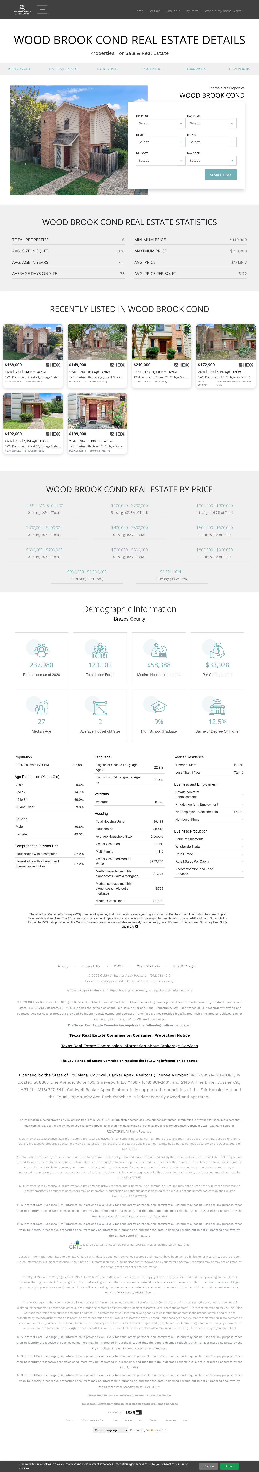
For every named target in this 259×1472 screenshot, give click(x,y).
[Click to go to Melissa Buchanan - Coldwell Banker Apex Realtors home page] (25, 9)
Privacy (62, 966)
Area (185, 1420)
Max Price (194, 115)
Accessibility (91, 966)
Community (170, 1420)
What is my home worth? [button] (224, 11)
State (115, 1420)
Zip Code (154, 1420)
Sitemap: (70, 1420)
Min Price (142, 115)
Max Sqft (193, 153)
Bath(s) (192, 134)
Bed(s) (140, 134)
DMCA (118, 966)
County (128, 1420)
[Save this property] (58, 329)
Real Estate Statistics (63, 69)
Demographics (195, 69)
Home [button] (138, 11)
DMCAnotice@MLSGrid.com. (135, 1292)
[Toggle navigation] (42, 9)
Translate (160, 1430)
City (141, 1420)
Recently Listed (107, 69)
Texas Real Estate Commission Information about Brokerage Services (130, 1403)
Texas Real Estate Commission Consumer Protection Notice (129, 1035)
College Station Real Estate (93, 1420)
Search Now (220, 175)
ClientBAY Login (148, 966)
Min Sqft (142, 153)
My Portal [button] (193, 11)
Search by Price (151, 69)
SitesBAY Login (184, 966)
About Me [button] (173, 11)
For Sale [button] (155, 11)
